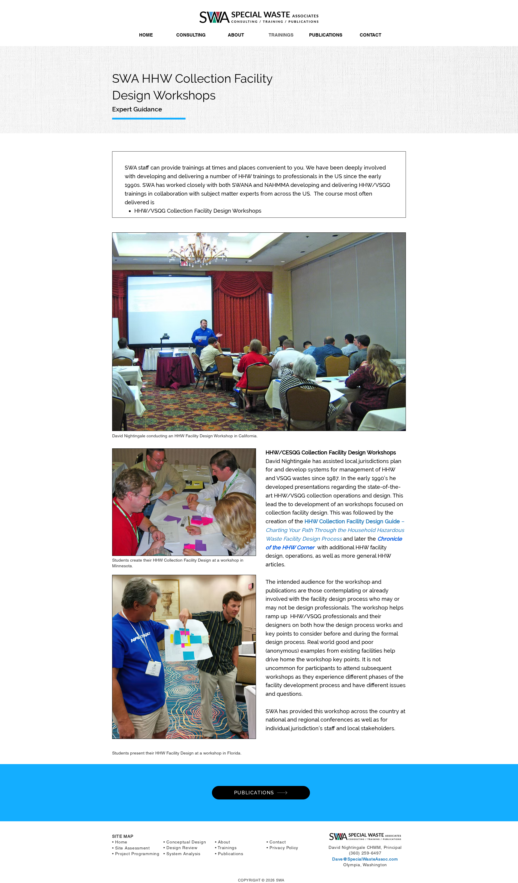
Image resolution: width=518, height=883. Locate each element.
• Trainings (226, 847)
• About (222, 842)
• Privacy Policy (282, 847)
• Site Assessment (131, 848)
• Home (119, 842)
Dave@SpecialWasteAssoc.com (365, 859)
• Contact (276, 842)
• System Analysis (182, 853)
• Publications (229, 853)
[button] (190, 35)
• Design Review (180, 847)
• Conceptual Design (184, 842)
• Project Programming (135, 853)
